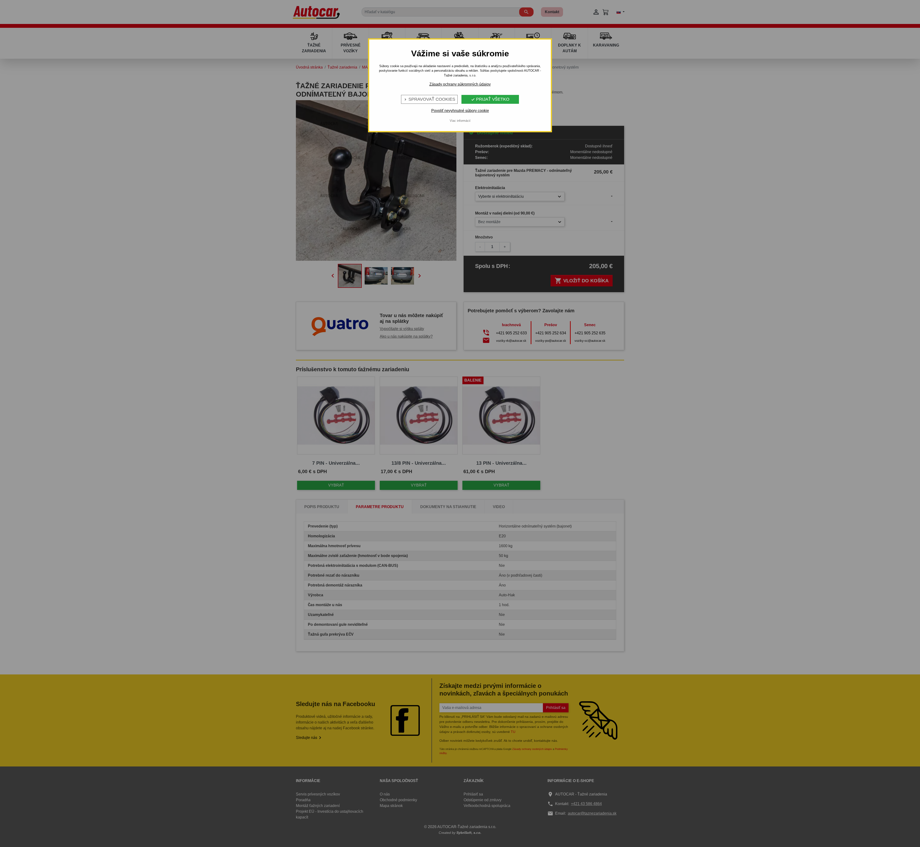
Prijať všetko (490, 99)
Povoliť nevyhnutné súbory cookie (460, 111)
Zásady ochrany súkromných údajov (460, 84)
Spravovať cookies (429, 99)
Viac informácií (460, 120)
